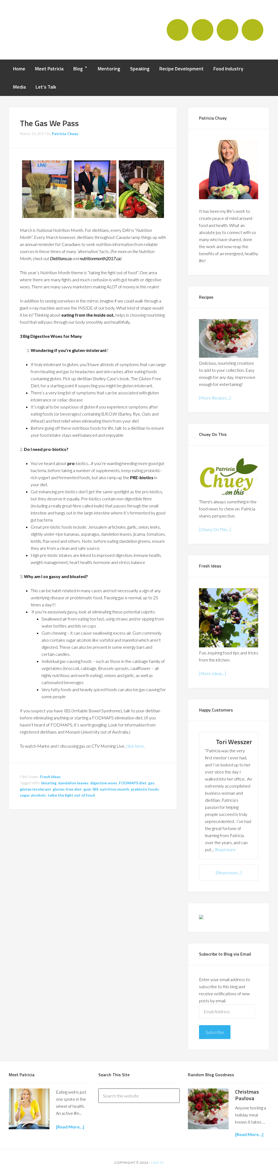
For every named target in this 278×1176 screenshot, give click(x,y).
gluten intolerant (35, 789)
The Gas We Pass (49, 123)
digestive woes (103, 783)
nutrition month (114, 789)
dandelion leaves (73, 783)
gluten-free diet (67, 789)
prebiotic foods (145, 789)
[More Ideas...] (212, 673)
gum (87, 789)
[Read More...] (249, 1134)
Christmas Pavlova (247, 1094)
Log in (157, 1163)
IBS (95, 789)
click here (135, 745)
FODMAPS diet (133, 783)
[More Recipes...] (214, 397)
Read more (225, 849)
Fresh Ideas (50, 776)
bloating (48, 783)
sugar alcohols (33, 795)
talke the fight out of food (71, 795)
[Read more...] (229, 872)
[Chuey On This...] (215, 529)
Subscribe (215, 1032)
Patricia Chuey (40, 29)
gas (151, 783)
